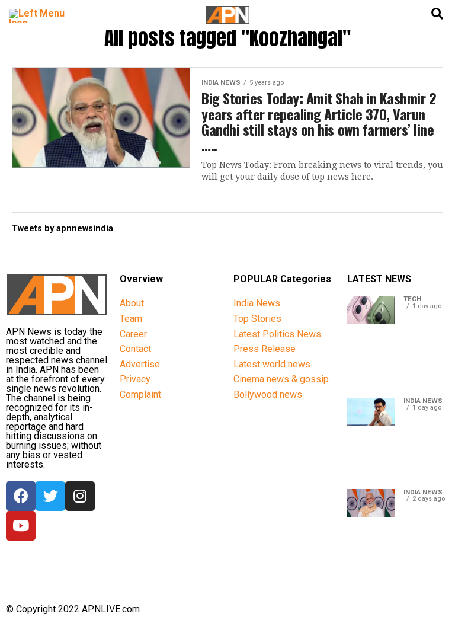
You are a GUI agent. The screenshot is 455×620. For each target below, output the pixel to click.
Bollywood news (267, 394)
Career (133, 334)
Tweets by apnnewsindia (62, 228)
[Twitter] (50, 496)
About (132, 303)
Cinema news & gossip (281, 379)
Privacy (135, 379)
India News (256, 303)
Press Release (264, 348)
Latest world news (271, 364)
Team (131, 318)
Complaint (140, 394)
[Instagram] (80, 496)
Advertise (140, 364)
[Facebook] (21, 496)
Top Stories (257, 318)
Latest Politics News (277, 334)
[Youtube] (21, 526)
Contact (135, 348)
